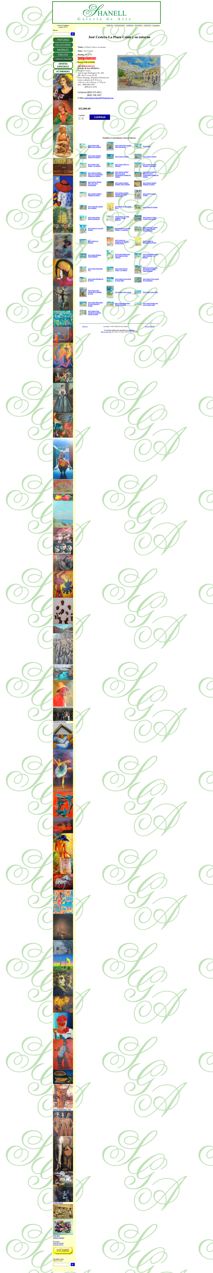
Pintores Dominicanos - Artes (62, 1109)
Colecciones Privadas (59, 722)
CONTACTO (147, 25)
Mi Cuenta (56, 1241)
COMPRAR (129, 25)
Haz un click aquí (106, 332)
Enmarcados (156, 25)
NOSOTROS (138, 25)
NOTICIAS (109, 25)
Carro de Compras (58, 1243)
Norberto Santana (58, 1238)
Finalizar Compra (58, 1244)
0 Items (61, 27)
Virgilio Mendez (58, 1203)
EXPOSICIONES (119, 25)
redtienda (131, 330)
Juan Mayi (56, 1236)
